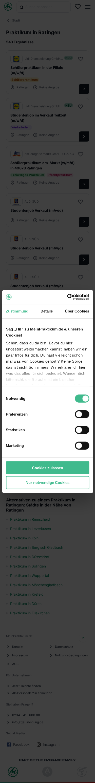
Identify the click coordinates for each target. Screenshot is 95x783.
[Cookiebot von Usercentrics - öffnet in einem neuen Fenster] (67, 297)
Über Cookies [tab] (77, 311)
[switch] (82, 414)
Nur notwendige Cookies (47, 482)
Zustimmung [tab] (17, 311)
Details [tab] (47, 311)
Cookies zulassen (47, 467)
